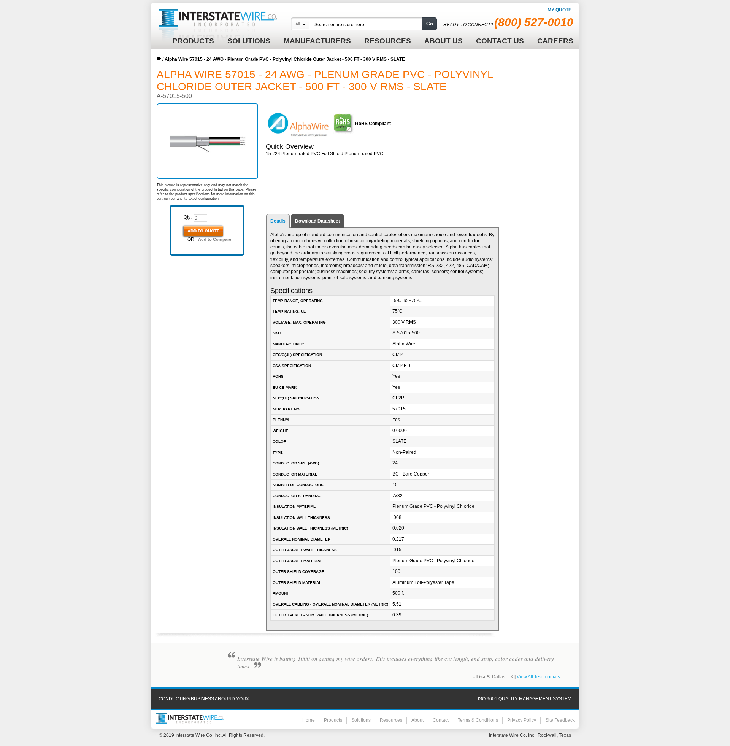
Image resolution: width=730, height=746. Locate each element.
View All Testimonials (538, 676)
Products (333, 720)
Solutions (361, 720)
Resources (391, 720)
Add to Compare (214, 239)
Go (429, 24)
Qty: (188, 217)
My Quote (559, 10)
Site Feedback (560, 720)
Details (278, 221)
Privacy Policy (521, 720)
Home (159, 58)
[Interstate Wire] (190, 718)
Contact (441, 720)
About (417, 720)
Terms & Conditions (478, 720)
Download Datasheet (317, 221)
